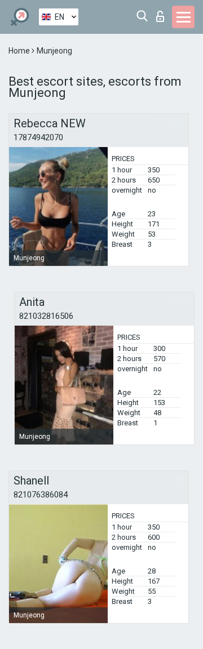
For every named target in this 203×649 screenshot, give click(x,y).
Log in (162, 13)
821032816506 (46, 316)
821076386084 (41, 495)
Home (20, 50)
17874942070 (38, 137)
